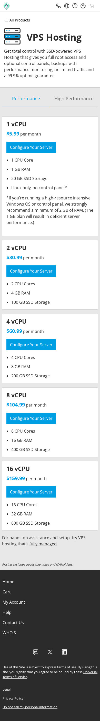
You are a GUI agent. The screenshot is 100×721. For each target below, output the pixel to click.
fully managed (43, 544)
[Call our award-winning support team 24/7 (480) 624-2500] (75, 6)
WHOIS (9, 633)
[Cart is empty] (91, 6)
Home (8, 581)
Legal (7, 689)
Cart (7, 592)
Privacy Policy (13, 698)
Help (7, 612)
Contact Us (13, 622)
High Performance (74, 98)
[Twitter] (50, 653)
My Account (14, 602)
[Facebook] (36, 653)
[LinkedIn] (64, 653)
